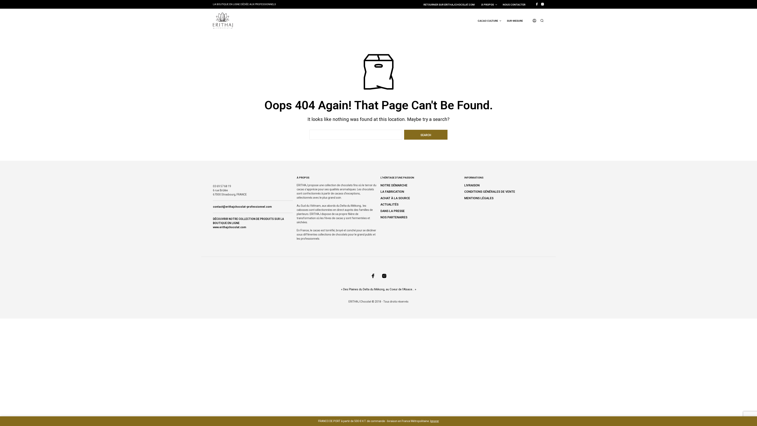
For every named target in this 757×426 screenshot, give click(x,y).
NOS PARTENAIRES (393, 217)
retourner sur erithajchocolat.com (449, 4)
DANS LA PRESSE (392, 211)
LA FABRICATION (392, 191)
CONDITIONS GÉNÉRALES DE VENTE (489, 191)
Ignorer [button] (434, 421)
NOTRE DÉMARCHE (393, 185)
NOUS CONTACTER (514, 4)
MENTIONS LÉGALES (478, 198)
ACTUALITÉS (389, 204)
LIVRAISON (472, 185)
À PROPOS (487, 4)
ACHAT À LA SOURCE (395, 198)
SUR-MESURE (515, 20)
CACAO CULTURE (488, 20)
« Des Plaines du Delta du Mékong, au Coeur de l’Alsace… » (378, 289)
